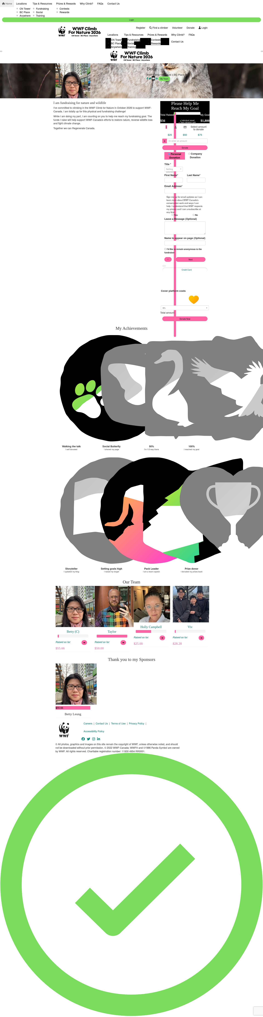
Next (191, 259)
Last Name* (193, 175)
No (196, 215)
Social (39, 12)
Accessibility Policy (94, 731)
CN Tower (25, 8)
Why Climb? (86, 3)
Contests (64, 8)
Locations (21, 3)
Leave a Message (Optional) (180, 219)
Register (140, 27)
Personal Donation (175, 155)
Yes (175, 215)
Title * (167, 164)
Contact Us (113, 3)
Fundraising (42, 8)
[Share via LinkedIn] (157, 78)
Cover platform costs (173, 291)
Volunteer (177, 27)
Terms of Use (118, 723)
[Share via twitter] (150, 78)
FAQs (100, 3)
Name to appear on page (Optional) (184, 238)
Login (131, 19)
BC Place (25, 12)
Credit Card (187, 269)
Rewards (64, 12)
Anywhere (25, 15)
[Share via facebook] (147, 78)
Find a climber (160, 27)
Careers (88, 723)
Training (40, 15)
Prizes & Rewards (66, 3)
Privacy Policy (136, 723)
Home (8, 3)
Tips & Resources (42, 3)
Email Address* (173, 186)
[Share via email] (153, 78)
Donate (191, 27)
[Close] (262, 51)
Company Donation (196, 155)
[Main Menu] (1, 51)
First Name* (171, 175)
